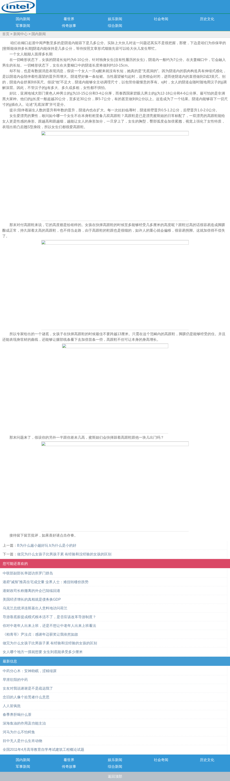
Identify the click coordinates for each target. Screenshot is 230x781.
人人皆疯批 (12, 706)
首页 (5, 34)
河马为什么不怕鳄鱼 (19, 732)
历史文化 (207, 19)
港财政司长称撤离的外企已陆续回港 (31, 591)
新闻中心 (20, 34)
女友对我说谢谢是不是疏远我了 (28, 688)
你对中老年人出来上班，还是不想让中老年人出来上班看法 (49, 626)
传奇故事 (69, 26)
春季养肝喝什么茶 (17, 714)
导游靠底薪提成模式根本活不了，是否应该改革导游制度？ (49, 617)
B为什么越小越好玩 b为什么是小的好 (46, 545)
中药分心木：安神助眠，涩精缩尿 (30, 671)
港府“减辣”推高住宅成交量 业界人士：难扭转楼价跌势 (45, 582)
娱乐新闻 (115, 19)
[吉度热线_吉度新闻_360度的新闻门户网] (18, 6)
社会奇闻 (161, 19)
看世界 (69, 19)
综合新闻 (115, 26)
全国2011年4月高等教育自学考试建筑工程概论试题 (43, 749)
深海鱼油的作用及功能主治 (24, 723)
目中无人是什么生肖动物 (22, 741)
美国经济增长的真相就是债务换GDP (32, 599)
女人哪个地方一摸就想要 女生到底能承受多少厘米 (43, 652)
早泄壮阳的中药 (15, 680)
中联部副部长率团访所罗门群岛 (28, 573)
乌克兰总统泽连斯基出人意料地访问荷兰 (35, 608)
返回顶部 (115, 776)
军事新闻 (23, 26)
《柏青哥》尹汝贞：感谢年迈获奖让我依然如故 (40, 634)
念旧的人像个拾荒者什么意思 (26, 697)
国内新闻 (23, 19)
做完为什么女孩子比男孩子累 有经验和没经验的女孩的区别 (64, 554)
